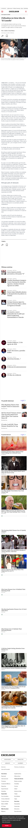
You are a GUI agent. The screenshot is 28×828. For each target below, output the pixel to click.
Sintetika (3, 791)
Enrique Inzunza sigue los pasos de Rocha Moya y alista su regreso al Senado (16, 303)
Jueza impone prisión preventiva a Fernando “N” (15, 273)
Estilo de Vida (17, 791)
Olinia (22, 8)
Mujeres (3, 811)
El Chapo (3, 806)
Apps (15, 798)
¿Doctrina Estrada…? (14, 359)
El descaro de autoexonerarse (16, 367)
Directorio (3, 767)
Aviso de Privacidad (5, 769)
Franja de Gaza (5, 801)
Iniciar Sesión (7, 759)
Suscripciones (17, 811)
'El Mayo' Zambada (16, 8)
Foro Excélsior (5, 796)
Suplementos (17, 773)
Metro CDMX (4, 804)
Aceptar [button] (7, 825)
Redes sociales (18, 781)
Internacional (4, 778)
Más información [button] (6, 822)
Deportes (3, 786)
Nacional (3, 776)
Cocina (16, 786)
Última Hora (17, 776)
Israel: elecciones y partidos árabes (16, 351)
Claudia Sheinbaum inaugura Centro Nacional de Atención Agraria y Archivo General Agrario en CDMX (16, 282)
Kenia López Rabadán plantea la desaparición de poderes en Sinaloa (16, 293)
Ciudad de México (5, 783)
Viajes (15, 793)
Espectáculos (4, 788)
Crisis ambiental (5, 798)
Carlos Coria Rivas (9, 30)
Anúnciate (7, 763)
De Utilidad (17, 796)
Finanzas (3, 781)
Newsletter (20, 759)
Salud (15, 788)
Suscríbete (20, 763)
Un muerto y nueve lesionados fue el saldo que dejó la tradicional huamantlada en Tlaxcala (15, 314)
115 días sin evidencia (14, 375)
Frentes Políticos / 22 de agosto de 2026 (15, 343)
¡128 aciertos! (9, 8)
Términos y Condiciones (19, 767)
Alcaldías (16, 783)
